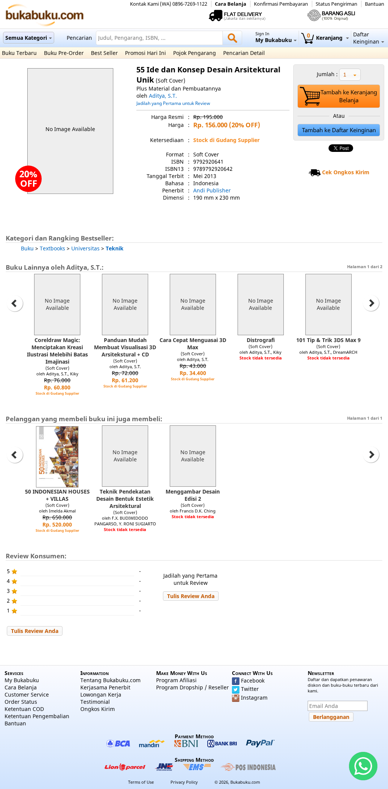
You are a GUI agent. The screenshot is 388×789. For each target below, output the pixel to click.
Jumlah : (327, 74)
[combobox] (350, 75)
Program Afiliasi (176, 680)
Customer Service (27, 694)
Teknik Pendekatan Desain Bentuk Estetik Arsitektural (125, 498)
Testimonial (95, 701)
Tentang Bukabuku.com (110, 680)
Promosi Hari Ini (145, 52)
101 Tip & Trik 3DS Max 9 (328, 340)
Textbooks (52, 248)
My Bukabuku (22, 680)
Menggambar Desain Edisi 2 (193, 495)
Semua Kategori (26, 37)
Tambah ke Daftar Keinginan (339, 130)
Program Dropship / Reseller (192, 687)
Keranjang (325, 37)
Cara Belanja (230, 4)
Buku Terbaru (19, 52)
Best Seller (104, 52)
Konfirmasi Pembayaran (281, 4)
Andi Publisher (212, 190)
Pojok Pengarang (194, 52)
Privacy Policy (184, 782)
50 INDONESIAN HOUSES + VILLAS (57, 495)
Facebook (252, 680)
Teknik (115, 248)
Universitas (85, 248)
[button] (191, 596)
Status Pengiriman (336, 4)
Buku (27, 248)
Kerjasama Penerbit (105, 687)
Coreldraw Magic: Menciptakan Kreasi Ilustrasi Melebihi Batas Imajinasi (57, 350)
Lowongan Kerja (100, 694)
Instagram (254, 697)
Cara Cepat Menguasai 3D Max (193, 343)
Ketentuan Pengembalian (37, 716)
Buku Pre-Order (64, 52)
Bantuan (374, 4)
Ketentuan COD (24, 708)
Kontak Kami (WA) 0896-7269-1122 (168, 4)
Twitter (250, 688)
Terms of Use (141, 782)
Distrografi (261, 340)
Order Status (21, 701)
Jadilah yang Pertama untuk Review (173, 103)
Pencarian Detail (244, 52)
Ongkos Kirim (97, 708)
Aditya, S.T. (163, 95)
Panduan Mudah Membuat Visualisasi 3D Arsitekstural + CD (125, 347)
